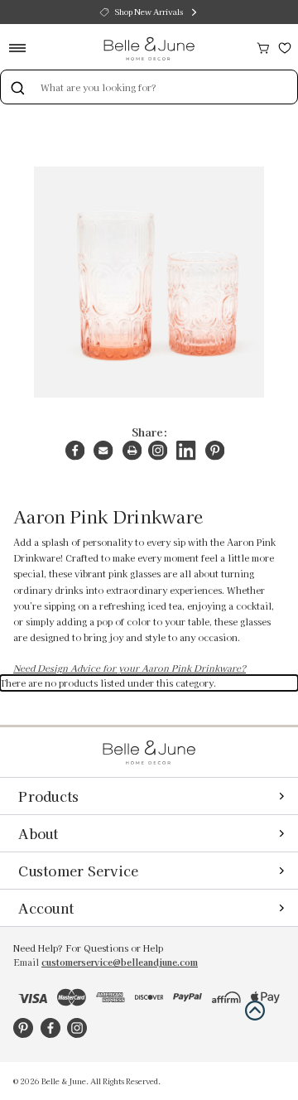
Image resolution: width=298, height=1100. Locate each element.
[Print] (132, 450)
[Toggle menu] (23, 47)
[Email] (103, 450)
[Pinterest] (214, 450)
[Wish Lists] (284, 46)
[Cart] (263, 46)
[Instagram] (157, 450)
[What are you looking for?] (17, 87)
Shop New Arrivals (149, 11)
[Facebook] (74, 450)
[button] (255, 1010)
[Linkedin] (185, 450)
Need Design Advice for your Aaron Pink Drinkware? (129, 668)
